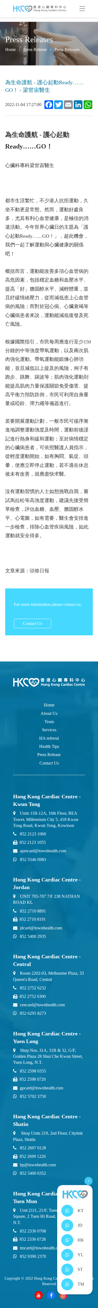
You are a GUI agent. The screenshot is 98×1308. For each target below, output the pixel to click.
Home (49, 705)
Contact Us (32, 623)
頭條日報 (39, 570)
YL (81, 1254)
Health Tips (49, 746)
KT (81, 1210)
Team (49, 721)
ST (80, 1269)
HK (81, 1240)
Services (49, 729)
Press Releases (66, 49)
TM (81, 1284)
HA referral (49, 738)
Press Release (35, 49)
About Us (49, 713)
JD (80, 1225)
